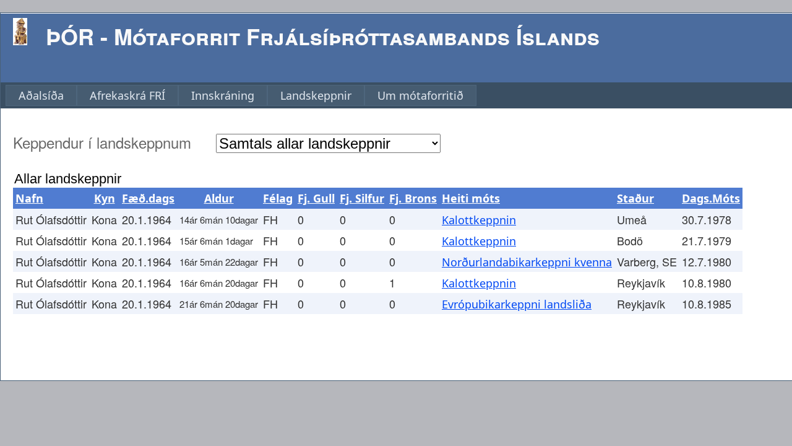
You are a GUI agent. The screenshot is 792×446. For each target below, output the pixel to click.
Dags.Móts (711, 198)
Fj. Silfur (362, 198)
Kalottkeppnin (479, 219)
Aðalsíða (41, 95)
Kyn (104, 198)
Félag (278, 198)
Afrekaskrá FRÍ (127, 95)
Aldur (219, 198)
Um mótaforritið (420, 95)
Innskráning (222, 95)
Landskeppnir (315, 95)
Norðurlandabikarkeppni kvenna (527, 262)
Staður (635, 198)
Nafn (29, 198)
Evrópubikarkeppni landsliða (517, 304)
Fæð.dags (148, 198)
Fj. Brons (413, 198)
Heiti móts (471, 198)
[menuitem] (41, 95)
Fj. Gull (316, 198)
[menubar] (241, 95)
